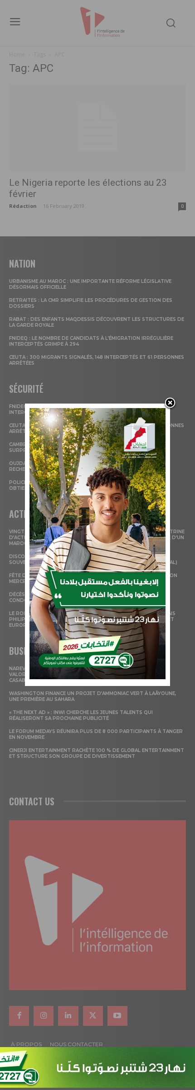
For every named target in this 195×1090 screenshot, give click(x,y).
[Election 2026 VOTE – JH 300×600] (97, 677)
